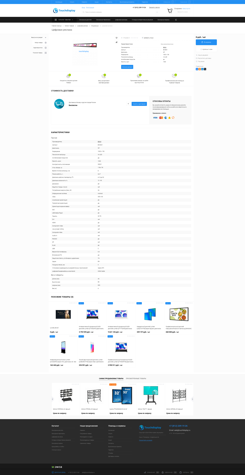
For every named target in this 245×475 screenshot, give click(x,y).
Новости (84, 2)
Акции (96, 2)
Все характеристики (167, 44)
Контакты (109, 2)
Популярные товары (86, 433)
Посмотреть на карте (145, 440)
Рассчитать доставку (204, 58)
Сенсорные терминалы (58, 433)
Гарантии (145, 2)
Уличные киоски (56, 450)
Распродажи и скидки (86, 437)
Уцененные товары (85, 443)
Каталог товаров (65, 20)
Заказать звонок (154, 7)
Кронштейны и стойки (58, 446)
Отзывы (110, 453)
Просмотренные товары (136, 378)
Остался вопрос (127, 67)
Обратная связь (60, 472)
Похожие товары (37, 52)
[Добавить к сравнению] (116, 42)
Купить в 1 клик (207, 49)
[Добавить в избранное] (116, 38)
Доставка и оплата (113, 456)
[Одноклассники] (199, 69)
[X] (205, 69)
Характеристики (37, 47)
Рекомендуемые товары (87, 440)
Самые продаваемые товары (111, 378)
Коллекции (59, 2)
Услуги (72, 2)
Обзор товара (38, 42)
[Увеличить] (85, 53)
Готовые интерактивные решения (61, 440)
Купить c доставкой (139, 104)
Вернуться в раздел (36, 37)
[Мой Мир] (202, 69)
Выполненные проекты (127, 2)
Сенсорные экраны (57, 443)
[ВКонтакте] (197, 69)
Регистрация (90, 7)
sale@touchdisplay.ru (182, 430)
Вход (83, 7)
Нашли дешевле (203, 55)
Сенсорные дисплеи (57, 430)
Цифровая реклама (57, 437)
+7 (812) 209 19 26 (73, 472)
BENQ (164, 47)
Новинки (82, 430)
